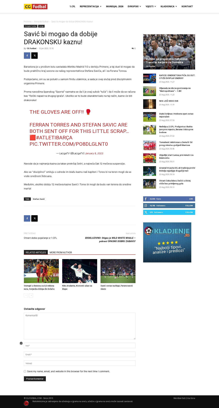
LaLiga (41, 26)
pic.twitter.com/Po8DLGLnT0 (68, 144)
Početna (27, 21)
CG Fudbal (31, 48)
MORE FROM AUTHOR (61, 252)
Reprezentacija (89, 6)
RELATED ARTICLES (36, 252)
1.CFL (72, 6)
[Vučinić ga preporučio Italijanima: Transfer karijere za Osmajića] (169, 51)
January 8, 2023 (94, 153)
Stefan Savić (39, 199)
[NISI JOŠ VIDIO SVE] (149, 104)
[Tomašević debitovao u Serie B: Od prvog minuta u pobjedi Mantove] (149, 145)
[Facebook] (27, 55)
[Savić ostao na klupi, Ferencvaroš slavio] (118, 271)
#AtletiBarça (54, 138)
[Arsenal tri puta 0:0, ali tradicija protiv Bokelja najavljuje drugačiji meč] (149, 171)
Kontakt (187, 6)
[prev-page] (26, 295)
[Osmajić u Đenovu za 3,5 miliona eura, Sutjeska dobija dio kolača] (41, 271)
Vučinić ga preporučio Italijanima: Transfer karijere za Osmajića (167, 60)
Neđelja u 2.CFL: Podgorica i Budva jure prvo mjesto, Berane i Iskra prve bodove (176, 129)
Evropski (133, 6)
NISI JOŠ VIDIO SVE (168, 101)
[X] (34, 55)
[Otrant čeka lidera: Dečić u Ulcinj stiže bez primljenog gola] (149, 184)
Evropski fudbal (41, 21)
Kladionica (167, 6)
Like (191, 199)
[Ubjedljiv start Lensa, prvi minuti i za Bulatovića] (149, 158)
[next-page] (31, 295)
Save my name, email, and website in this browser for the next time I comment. (68, 371)
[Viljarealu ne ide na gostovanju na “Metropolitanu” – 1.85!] (149, 91)
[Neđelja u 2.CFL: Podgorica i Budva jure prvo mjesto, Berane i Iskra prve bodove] (149, 130)
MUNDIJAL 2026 (114, 6)
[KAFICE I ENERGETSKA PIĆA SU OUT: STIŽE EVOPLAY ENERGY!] (149, 78)
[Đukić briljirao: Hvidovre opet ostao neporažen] (149, 117)
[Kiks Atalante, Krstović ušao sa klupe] (79, 271)
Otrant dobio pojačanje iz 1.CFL (40, 238)
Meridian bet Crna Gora (184, 398)
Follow (189, 205)
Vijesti (149, 6)
